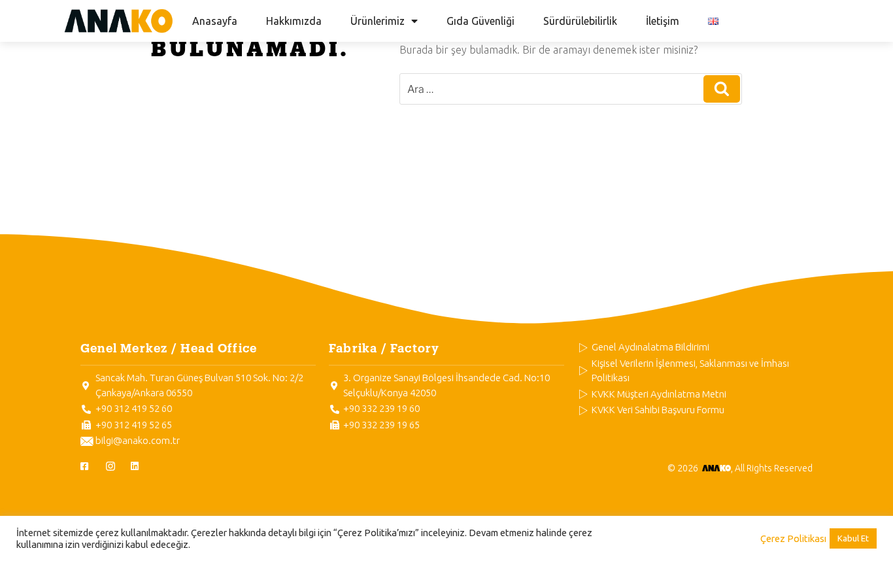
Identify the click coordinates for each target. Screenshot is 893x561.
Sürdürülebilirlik (580, 21)
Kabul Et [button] (853, 538)
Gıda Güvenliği (480, 21)
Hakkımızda (294, 21)
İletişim (662, 21)
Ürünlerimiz (377, 21)
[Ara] (721, 89)
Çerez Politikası (793, 538)
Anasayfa (214, 21)
